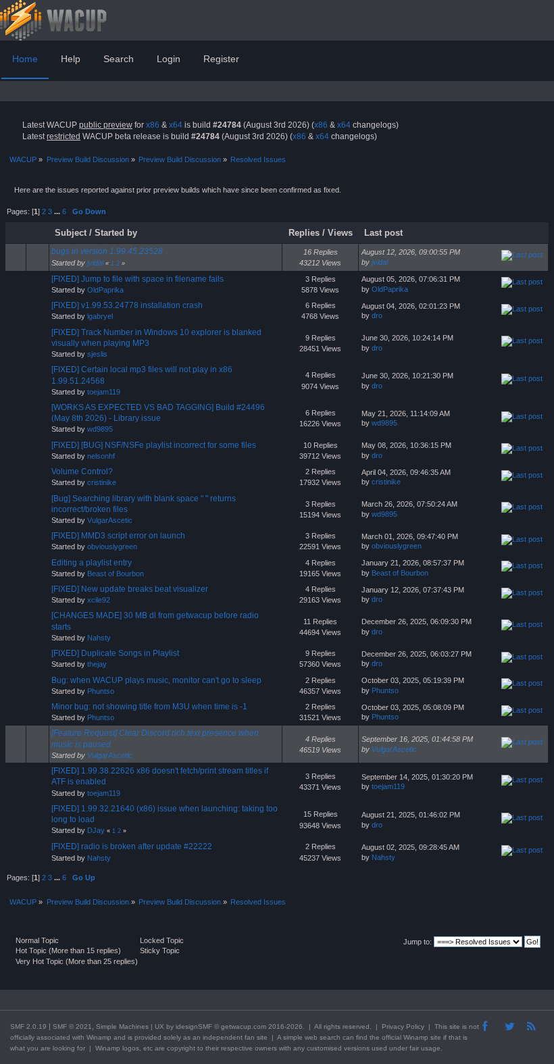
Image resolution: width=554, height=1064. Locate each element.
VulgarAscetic (109, 520)
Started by (116, 233)
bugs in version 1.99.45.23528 (107, 251)
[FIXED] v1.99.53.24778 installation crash (127, 305)
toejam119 (103, 392)
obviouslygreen (112, 546)
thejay (97, 664)
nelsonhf (101, 456)
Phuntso (100, 691)
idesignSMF (194, 1026)
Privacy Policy (403, 1026)
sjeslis (97, 354)
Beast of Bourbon (115, 573)
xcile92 (98, 600)
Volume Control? (82, 471)
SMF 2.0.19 (28, 1026)
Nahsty (99, 638)
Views (340, 233)
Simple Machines (122, 1026)
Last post (384, 233)
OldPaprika (105, 290)
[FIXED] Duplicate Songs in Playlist (115, 653)
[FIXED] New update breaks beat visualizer (129, 589)
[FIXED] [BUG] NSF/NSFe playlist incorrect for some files (153, 445)
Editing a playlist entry (91, 562)
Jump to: (417, 942)
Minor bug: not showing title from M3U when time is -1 (149, 706)
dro (377, 315)
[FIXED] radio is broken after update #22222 (131, 846)
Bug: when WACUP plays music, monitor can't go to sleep (156, 680)
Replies (304, 233)
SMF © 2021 (72, 1026)
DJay (96, 830)
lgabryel (100, 316)
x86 (152, 125)
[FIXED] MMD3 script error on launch (118, 535)
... (58, 211)
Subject (70, 233)
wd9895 (100, 429)
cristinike (101, 482)
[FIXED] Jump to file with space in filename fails (137, 279)
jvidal (95, 263)
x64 (175, 125)
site (454, 1026)
